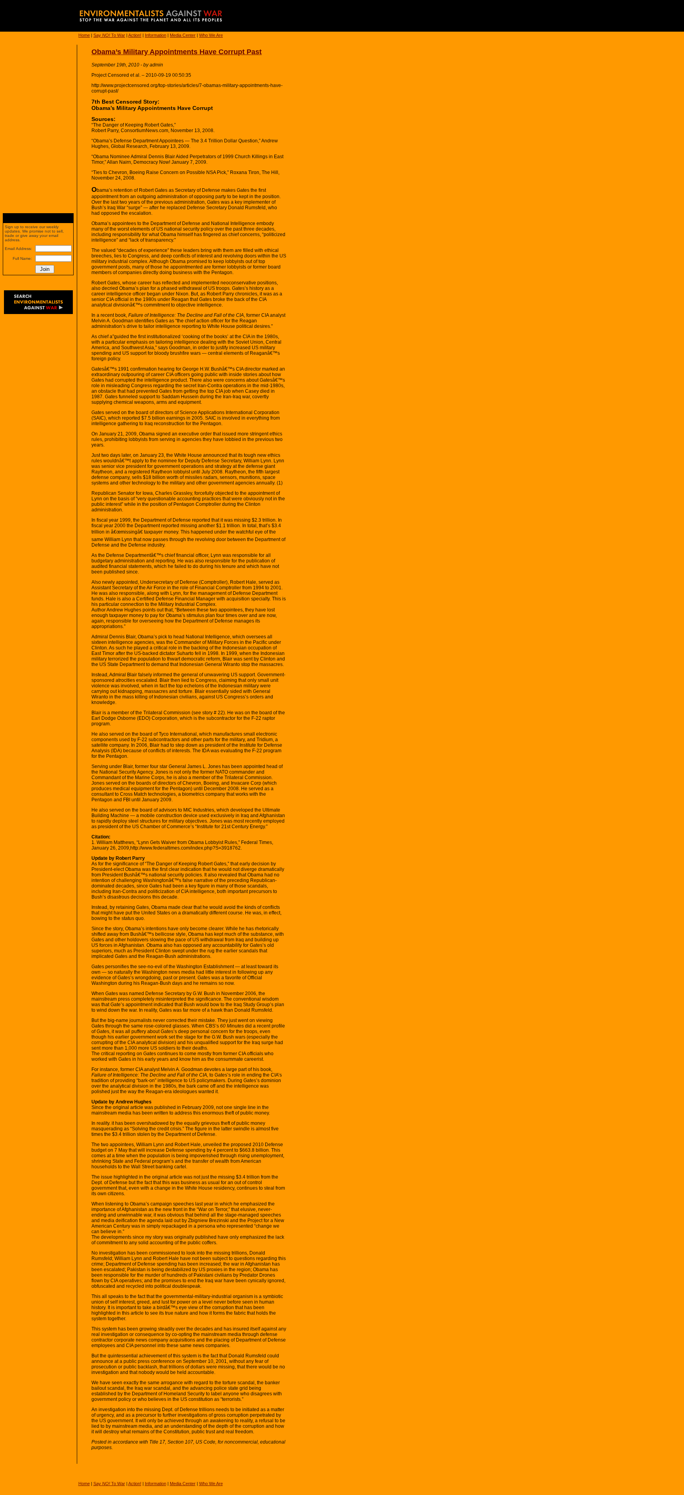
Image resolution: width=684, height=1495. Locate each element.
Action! (134, 35)
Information (155, 35)
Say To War (109, 35)
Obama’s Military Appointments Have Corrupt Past (176, 52)
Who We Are (211, 35)
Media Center (183, 35)
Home (84, 35)
